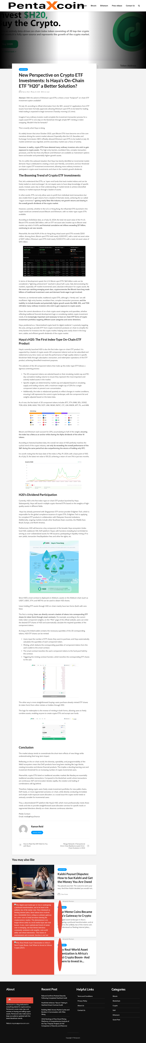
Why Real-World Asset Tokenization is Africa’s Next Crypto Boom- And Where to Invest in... (74, 955)
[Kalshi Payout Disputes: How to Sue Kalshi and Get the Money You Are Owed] (33, 882)
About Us (81, 1006)
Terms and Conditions (85, 996)
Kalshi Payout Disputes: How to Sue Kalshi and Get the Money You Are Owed (75, 878)
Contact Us (130, 6)
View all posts (37, 832)
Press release (117, 6)
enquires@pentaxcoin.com (20, 1023)
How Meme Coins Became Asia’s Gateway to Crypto (75, 913)
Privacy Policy (82, 1001)
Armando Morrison (68, 901)
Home (72, 6)
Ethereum (104, 6)
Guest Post (23, 69)
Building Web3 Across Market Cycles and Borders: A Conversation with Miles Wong (55, 1012)
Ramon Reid (26, 92)
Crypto (115, 1006)
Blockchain (82, 6)
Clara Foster (64, 894)
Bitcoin (93, 6)
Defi (114, 1010)
